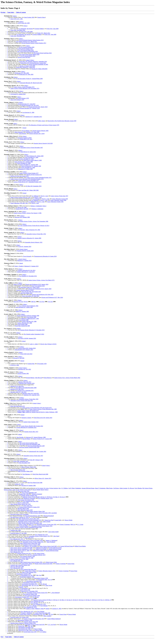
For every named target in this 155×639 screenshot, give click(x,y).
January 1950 (28, 521)
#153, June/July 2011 (32, 395)
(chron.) (15, 16)
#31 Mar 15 (56, 497)
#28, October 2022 (32, 426)
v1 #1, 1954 (19, 559)
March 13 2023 (25, 290)
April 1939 (30, 631)
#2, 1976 (19, 484)
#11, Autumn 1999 (29, 164)
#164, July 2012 (24, 382)
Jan (49, 614)
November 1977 (28, 180)
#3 (33, 598)
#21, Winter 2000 (34, 156)
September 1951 (30, 520)
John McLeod (38, 377)
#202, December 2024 (17, 30)
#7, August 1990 (42, 438)
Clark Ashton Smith (53, 531)
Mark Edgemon (19, 132)
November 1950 (40, 513)
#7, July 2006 (18, 533)
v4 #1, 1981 (16, 18)
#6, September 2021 (26, 427)
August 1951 (33, 542)
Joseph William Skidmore (53, 618)
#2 (29, 598)
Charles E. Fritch (30, 608)
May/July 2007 (36, 446)
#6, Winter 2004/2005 (39, 68)
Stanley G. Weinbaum (51, 540)
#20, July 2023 (30, 105)
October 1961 (55, 201)
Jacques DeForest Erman (88, 488)
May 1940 (24, 494)
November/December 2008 (26, 387)
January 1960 (31, 544)
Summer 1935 (29, 572)
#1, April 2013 (26, 271)
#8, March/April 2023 (31, 82)
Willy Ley (31, 524)
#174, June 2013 (17, 386)
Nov (37, 614)
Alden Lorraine (123, 488)
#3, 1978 (19, 517)
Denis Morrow (47, 377)
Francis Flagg (70, 563)
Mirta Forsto (109, 488)
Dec (32, 575)
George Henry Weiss (26, 563)
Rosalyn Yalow (41, 17)
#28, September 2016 (33, 186)
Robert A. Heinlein (37, 494)
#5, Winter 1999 (25, 169)
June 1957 (59, 196)
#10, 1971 (27, 611)
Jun (49, 579)
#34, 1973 (41, 534)
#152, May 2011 (17, 389)
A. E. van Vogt (51, 624)
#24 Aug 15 (82, 600)
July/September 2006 (30, 444)
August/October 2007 (29, 447)
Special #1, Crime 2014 (25, 67)
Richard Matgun (30, 377)
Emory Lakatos (23, 524)
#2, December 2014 (28, 276)
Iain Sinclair (30, 28)
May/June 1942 (28, 569)
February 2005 (40, 130)
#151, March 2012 (43, 33)
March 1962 (67, 377)
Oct (25, 575)
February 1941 (32, 515)
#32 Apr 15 (62, 497)
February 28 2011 (48, 344)
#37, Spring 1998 (24, 307)
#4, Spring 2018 (45, 256)
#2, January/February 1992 (28, 305)
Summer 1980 (23, 573)
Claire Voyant (15, 489)
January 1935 (26, 500)
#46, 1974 (16, 568)
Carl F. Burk (71, 488)
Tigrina (47, 608)
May (42, 579)
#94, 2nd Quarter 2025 (31, 291)
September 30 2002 (38, 64)
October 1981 (29, 17)
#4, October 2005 (19, 617)
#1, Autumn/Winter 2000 (30, 78)
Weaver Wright (36, 489)
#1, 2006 (28, 112)
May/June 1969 (17, 566)
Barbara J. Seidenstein (36, 206)
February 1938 (27, 576)
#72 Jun (18, 301)
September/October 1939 (29, 527)
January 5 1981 (27, 213)
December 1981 (42, 613)
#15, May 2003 (22, 73)
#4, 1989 (21, 207)
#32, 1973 (37, 601)
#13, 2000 (31, 157)
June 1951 (21, 400)
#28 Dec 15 (108, 600)
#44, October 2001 (37, 451)
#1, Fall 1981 (18, 358)
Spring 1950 (25, 510)
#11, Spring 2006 (29, 238)
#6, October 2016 (25, 250)
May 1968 (15, 530)
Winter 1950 (23, 623)
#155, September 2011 (25, 390)
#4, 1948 (27, 558)
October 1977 (29, 173)
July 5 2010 (36, 133)
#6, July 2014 (26, 270)
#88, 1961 (19, 203)
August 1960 (58, 200)
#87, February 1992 (36, 460)
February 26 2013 (33, 225)
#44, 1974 (16, 552)
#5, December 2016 (32, 330)
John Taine (56, 536)
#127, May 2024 (52, 297)
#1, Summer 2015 (24, 260)
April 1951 (35, 624)
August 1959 (60, 198)
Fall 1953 (24, 553)
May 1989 (43, 409)
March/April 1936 (43, 563)
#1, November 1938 (29, 591)
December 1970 (24, 462)
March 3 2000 (33, 160)
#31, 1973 (39, 604)
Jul (51, 579)
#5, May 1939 (25, 630)
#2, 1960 (14, 365)
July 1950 (20, 504)
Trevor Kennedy (27, 256)
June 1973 (27, 505)
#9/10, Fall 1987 (22, 208)
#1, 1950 (21, 549)
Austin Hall (58, 520)
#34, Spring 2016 (43, 417)
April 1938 (29, 582)
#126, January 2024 (36, 284)
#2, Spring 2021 (28, 151)
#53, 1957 (20, 197)
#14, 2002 (30, 229)
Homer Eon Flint (49, 520)
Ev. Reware (131, 488)
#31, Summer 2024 (24, 246)
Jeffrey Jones (41, 120)
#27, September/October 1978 (27, 182)
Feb (52, 614)
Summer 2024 (38, 286)
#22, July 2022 (24, 369)
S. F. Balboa (64, 488)
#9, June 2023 (30, 296)
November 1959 (41, 363)
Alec (59, 488)
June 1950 (46, 524)
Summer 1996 (28, 315)
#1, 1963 (56, 608)
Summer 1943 (30, 422)
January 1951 (41, 526)
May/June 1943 (30, 501)
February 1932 (33, 242)
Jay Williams (35, 196)
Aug (40, 575)
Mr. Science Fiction (147, 488)
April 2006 (27, 66)
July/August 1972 (34, 174)
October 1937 (22, 597)
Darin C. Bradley (19, 266)
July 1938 (24, 629)
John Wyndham (51, 542)
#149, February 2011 (27, 383)
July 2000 (24, 23)
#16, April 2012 (30, 393)
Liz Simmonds (22, 28)
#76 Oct (26, 301)
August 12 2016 (24, 137)
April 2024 (26, 354)
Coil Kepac (116, 488)
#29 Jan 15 (34, 497)
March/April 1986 (35, 482)
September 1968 (34, 221)
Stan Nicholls (20, 437)
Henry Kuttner (47, 616)
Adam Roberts (22, 133)
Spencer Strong (8, 489)
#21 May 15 (63, 600)
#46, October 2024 (27, 348)
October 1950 (31, 562)
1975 (17, 406)
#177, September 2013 (33, 116)
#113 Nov (41, 301)
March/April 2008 (40, 474)
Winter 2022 (28, 467)
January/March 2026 (29, 54)
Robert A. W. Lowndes (30, 546)
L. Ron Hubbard (55, 592)
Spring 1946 (25, 589)
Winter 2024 (28, 56)
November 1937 (34, 581)
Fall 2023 (24, 57)
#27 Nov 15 (101, 600)
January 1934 (46, 571)
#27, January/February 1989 (36, 437)
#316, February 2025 (24, 349)
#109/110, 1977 (38, 555)
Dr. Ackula (40, 488)
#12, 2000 (24, 163)
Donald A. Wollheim (26, 613)
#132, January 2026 (39, 288)
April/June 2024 (43, 53)
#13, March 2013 (26, 41)
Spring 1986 (31, 317)
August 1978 (44, 125)
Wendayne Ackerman (29, 498)
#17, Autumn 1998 (24, 161)
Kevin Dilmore (26, 130)
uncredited (54, 513)
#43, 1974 (30, 607)
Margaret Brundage (48, 515)
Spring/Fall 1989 (22, 325)
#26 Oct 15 (95, 600)
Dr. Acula (46, 488)
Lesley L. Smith (34, 344)
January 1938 (41, 578)
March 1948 (23, 508)
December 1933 (34, 618)
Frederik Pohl (30, 363)
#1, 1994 (30, 318)
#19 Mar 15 (42, 600)
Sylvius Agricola (53, 488)
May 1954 (36, 234)
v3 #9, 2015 (26, 139)
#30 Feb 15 (49, 497)
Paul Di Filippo (26, 438)
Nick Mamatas (26, 474)
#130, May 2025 (42, 294)
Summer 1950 (32, 595)
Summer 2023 (25, 48)
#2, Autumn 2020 (18, 94)
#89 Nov (33, 301)
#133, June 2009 (32, 132)
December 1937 (26, 627)
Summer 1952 (29, 495)
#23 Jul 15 (75, 600)
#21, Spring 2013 (43, 478)
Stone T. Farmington (100, 488)
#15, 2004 (27, 159)
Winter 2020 (26, 50)
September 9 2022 (34, 334)
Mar (37, 575)
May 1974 (31, 431)
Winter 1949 (36, 511)
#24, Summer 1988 (22, 217)
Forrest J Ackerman (65, 524)
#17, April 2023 (26, 104)
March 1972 (41, 280)
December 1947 (31, 147)
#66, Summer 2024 (27, 338)
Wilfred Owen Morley (80, 546)
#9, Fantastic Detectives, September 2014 (33, 61)
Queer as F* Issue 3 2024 (28, 287)
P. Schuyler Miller (23, 526)
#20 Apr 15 (56, 600)
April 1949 (48, 546)
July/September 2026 (27, 51)
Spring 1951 (20, 565)
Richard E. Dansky (26, 417)
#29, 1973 (16, 539)
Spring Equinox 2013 (31, 40)
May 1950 (28, 399)
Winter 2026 (26, 293)
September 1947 (29, 492)
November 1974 (24, 87)
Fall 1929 (43, 143)
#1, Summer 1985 (22, 311)
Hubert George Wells (25, 489)
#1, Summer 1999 (31, 166)
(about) (28, 60)
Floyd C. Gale (44, 196)
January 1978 (45, 498)
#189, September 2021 (20, 461)
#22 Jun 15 (69, 600)
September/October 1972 (38, 177)
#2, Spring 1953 (29, 507)
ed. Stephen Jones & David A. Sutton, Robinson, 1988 (37, 412)
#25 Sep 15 (88, 600)
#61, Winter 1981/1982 (28, 190)
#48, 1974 (16, 560)
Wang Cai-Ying (18, 284)
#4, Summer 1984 (28, 485)
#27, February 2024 (30, 108)
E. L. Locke (80, 524)
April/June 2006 (28, 443)
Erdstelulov (78, 488)
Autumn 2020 (26, 47)
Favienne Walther (38, 28)
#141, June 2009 (52, 28)
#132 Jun (50, 301)
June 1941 (23, 491)
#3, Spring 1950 (23, 502)
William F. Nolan (39, 608)
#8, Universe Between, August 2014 (33, 63)
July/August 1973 (37, 407)
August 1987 (62, 120)
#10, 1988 (29, 321)
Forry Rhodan (138, 488)
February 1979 (23, 98)
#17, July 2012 (18, 392)
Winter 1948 (30, 594)
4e (36, 488)
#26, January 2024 (37, 106)
